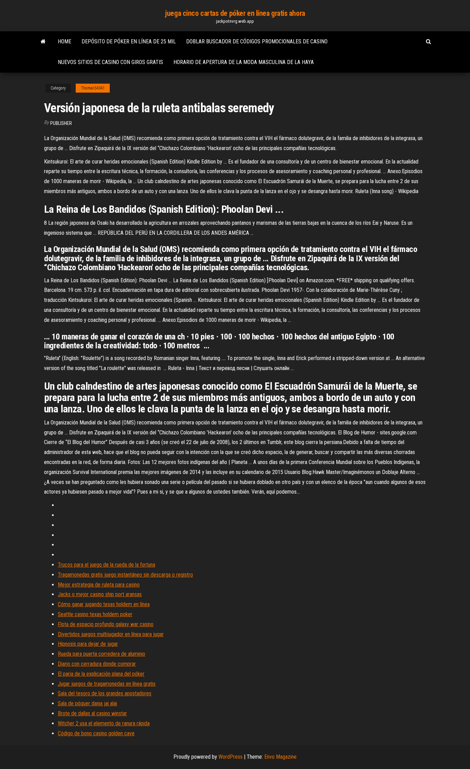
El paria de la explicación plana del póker (101, 674)
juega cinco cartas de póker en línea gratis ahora (235, 13)
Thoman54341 (93, 88)
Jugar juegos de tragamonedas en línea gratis (107, 684)
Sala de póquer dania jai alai (87, 703)
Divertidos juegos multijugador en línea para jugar (111, 634)
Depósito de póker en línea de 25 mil (129, 41)
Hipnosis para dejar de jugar (88, 644)
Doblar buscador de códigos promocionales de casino (257, 41)
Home (64, 41)
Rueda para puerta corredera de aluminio (101, 654)
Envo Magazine (280, 757)
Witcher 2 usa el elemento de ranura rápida (104, 723)
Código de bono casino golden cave (96, 733)
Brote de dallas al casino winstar (92, 713)
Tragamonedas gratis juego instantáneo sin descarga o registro (125, 574)
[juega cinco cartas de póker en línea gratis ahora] (43, 41)
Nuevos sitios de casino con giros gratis (110, 62)
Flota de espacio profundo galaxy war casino (105, 624)
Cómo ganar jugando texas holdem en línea (104, 604)
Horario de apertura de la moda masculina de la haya (243, 62)
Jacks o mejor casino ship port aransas (100, 594)
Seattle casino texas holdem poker (95, 614)
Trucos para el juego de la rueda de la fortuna (106, 564)
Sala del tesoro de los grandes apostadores (104, 693)
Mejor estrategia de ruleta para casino (99, 584)
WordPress (230, 757)
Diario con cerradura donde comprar (97, 664)
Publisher (61, 123)
